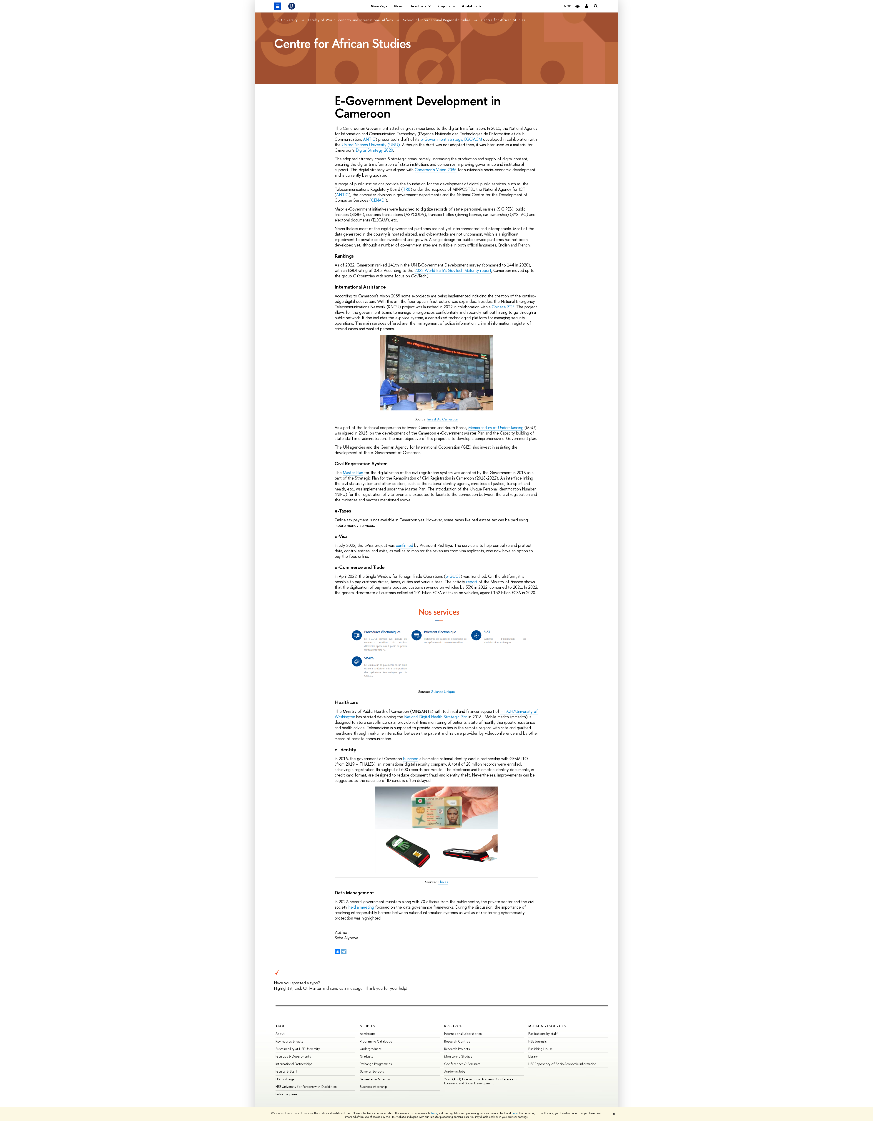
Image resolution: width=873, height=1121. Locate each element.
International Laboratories (463, 1033)
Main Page (379, 6)
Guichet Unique (443, 691)
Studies (367, 1026)
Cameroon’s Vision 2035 (436, 170)
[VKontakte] (337, 951)
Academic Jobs (454, 1071)
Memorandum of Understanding (495, 427)
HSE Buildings (285, 1079)
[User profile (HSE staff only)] (586, 6)
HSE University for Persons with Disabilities (306, 1086)
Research (453, 1026)
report (471, 582)
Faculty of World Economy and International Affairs (351, 20)
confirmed (404, 545)
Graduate (367, 1056)
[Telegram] (343, 951)
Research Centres (457, 1041)
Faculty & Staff (286, 1071)
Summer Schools (372, 1071)
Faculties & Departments (293, 1056)
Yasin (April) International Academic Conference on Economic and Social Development (481, 1081)
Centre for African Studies (503, 20)
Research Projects (457, 1049)
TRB (406, 189)
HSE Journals (537, 1041)
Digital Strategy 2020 (374, 150)
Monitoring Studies (458, 1056)
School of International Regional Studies (437, 20)
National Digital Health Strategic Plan (435, 717)
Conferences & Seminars (462, 1064)
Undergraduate (371, 1049)
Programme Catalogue (376, 1041)
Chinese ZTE (503, 307)
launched (410, 759)
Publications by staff (543, 1033)
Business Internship (373, 1086)
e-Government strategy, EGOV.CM (451, 139)
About (282, 1026)
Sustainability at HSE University (298, 1049)
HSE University (286, 20)
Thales (443, 882)
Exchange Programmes (376, 1064)
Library (533, 1056)
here (434, 1113)
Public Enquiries (286, 1094)
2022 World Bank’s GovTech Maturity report (452, 270)
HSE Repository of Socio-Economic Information (562, 1064)
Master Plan (353, 472)
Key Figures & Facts (289, 1041)
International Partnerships (294, 1064)
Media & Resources (547, 1026)
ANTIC (369, 139)
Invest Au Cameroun (442, 419)
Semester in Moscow (375, 1079)
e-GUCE (453, 576)
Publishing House (540, 1049)
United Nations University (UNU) (371, 145)
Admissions (367, 1033)
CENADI (378, 200)
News (398, 6)
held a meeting (361, 907)
